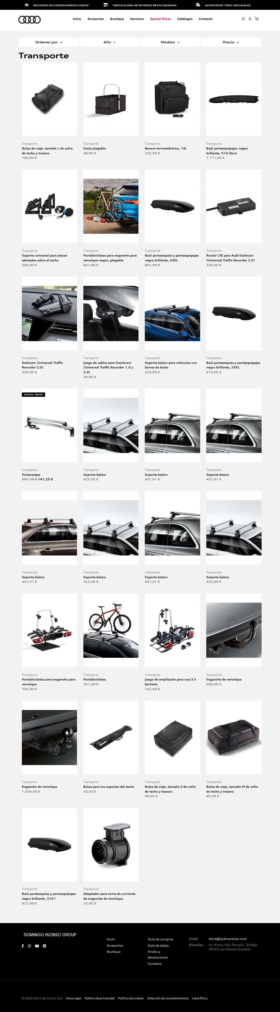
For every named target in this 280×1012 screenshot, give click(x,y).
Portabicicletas (94, 679)
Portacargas (31, 474)
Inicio (77, 19)
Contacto (206, 19)
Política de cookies (131, 998)
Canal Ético (199, 998)
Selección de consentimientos (168, 998)
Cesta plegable (94, 148)
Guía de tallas (158, 945)
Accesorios (115, 945)
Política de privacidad (99, 998)
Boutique (117, 19)
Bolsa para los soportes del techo (108, 786)
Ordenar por (47, 42)
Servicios (137, 19)
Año (107, 42)
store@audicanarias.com (228, 939)
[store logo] (29, 20)
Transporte (29, 143)
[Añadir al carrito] (50, 131)
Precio (229, 42)
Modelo (168, 42)
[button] (59, 131)
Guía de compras (160, 939)
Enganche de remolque (224, 679)
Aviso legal (73, 998)
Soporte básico (94, 474)
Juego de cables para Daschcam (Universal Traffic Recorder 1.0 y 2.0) (108, 367)
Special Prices (160, 19)
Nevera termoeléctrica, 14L (166, 148)
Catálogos (184, 19)
